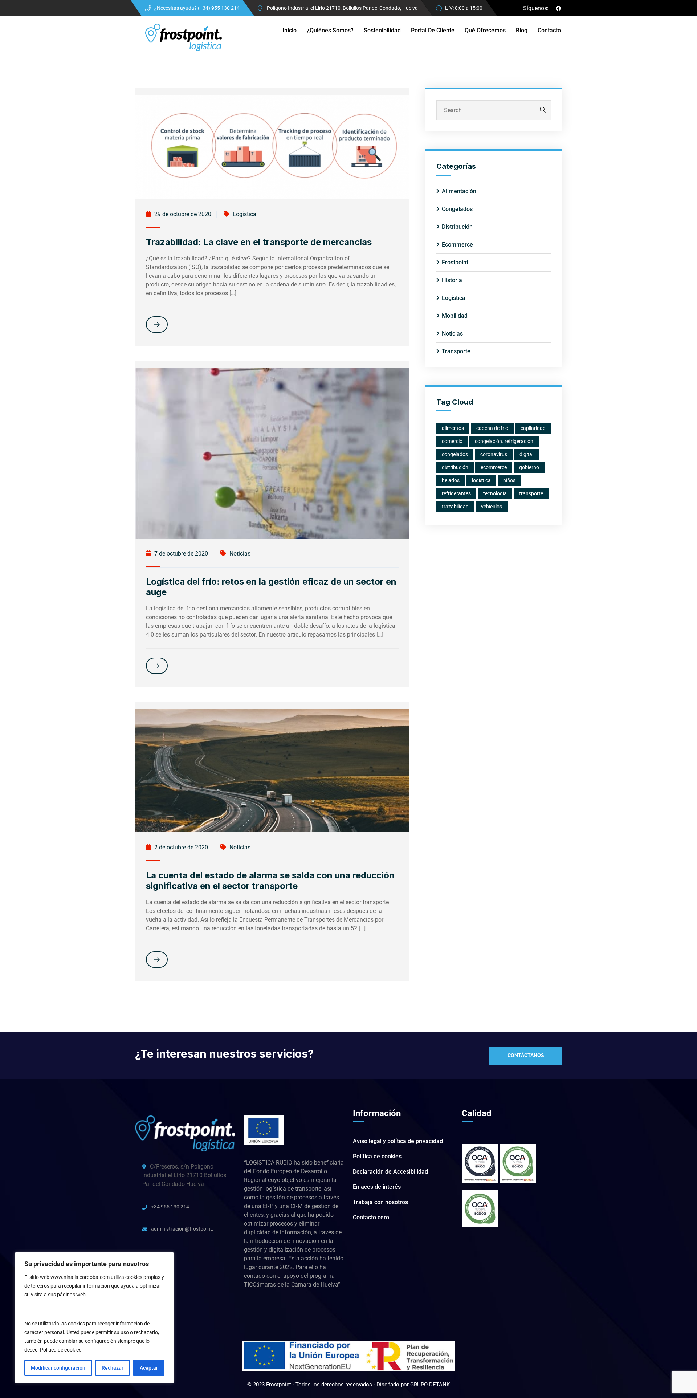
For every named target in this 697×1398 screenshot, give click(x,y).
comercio (452, 441)
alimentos (453, 428)
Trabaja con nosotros (380, 1202)
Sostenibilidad (382, 30)
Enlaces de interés (377, 1186)
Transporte (456, 351)
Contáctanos (526, 1055)
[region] (94, 1317)
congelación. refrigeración (504, 441)
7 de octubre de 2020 (180, 553)
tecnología (495, 493)
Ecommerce (457, 244)
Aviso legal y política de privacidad (398, 1141)
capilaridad (533, 428)
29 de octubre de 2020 (182, 214)
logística (481, 480)
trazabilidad (455, 506)
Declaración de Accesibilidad (390, 1171)
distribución (455, 467)
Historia (452, 280)
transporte (531, 493)
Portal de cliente (433, 30)
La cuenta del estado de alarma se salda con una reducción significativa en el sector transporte (270, 880)
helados (451, 480)
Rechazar (112, 1368)
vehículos (491, 506)
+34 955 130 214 (170, 1207)
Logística (244, 214)
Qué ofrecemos (485, 30)
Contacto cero (371, 1217)
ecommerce (494, 467)
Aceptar (149, 1368)
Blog (521, 30)
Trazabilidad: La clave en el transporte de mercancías (259, 242)
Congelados (457, 209)
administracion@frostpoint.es (182, 1229)
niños (509, 480)
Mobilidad (455, 315)
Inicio (289, 30)
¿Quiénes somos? (330, 30)
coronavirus (493, 454)
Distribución (457, 226)
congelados (455, 454)
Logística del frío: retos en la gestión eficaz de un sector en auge (271, 586)
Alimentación (459, 191)
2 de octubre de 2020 (180, 847)
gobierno (529, 467)
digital (526, 454)
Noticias (239, 553)
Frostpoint (455, 262)
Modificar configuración (58, 1368)
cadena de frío (492, 428)
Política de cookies (60, 1350)
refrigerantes (456, 493)
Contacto (549, 30)
